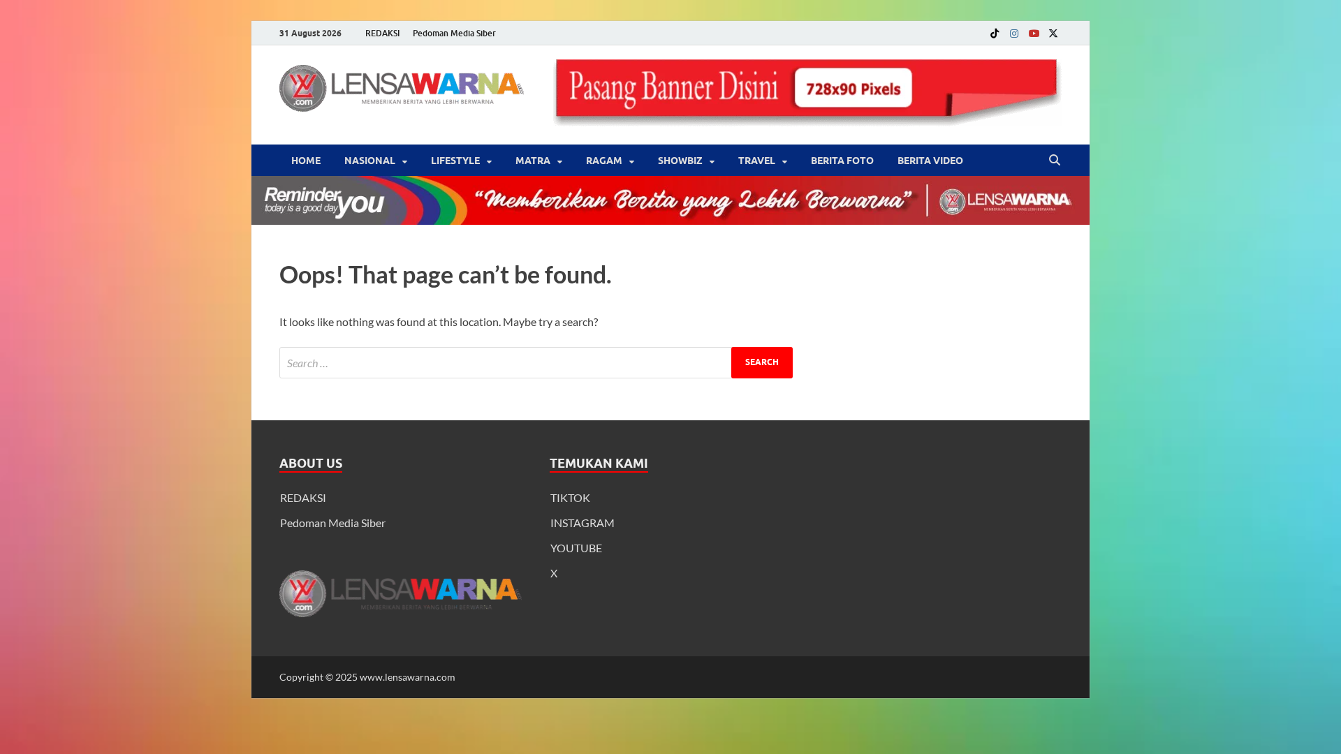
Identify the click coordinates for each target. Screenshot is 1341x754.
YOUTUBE (576, 547)
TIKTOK (570, 497)
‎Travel (756, 160)
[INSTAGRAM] (1014, 33)
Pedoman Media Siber (454, 33)
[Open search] (1054, 161)
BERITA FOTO (842, 160)
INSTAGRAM (582, 522)
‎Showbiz (680, 160)
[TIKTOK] (994, 33)
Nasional (369, 160)
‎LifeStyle (455, 160)
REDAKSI (382, 33)
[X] (1053, 33)
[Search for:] (536, 362)
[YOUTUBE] (1033, 33)
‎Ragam (604, 160)
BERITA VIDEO (930, 160)
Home (306, 160)
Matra (532, 160)
